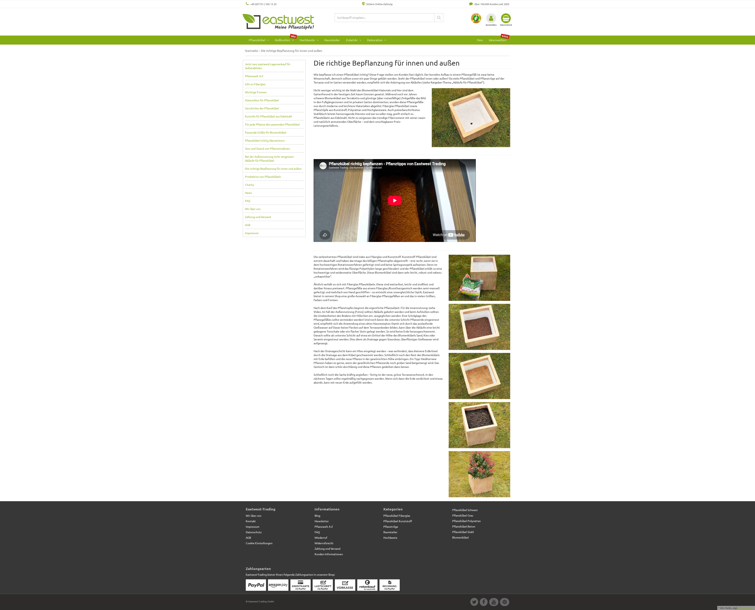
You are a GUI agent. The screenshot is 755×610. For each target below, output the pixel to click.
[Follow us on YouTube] (493, 602)
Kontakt (251, 521)
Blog (317, 515)
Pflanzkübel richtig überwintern (265, 140)
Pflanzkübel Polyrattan (466, 521)
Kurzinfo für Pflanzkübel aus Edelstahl (268, 116)
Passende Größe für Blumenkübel (265, 132)
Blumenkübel (460, 537)
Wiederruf (321, 537)
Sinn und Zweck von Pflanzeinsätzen (267, 148)
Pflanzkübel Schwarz (465, 510)
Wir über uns (253, 209)
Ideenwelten (498, 39)
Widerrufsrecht (324, 543)
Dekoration (375, 40)
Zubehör (352, 40)
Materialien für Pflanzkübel (262, 100)
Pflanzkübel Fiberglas (396, 515)
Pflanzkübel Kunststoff (397, 521)
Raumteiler (332, 40)
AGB (247, 225)
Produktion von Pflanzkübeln (263, 176)
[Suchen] (439, 17)
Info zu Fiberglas (255, 84)
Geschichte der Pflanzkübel (262, 108)
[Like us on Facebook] (483, 602)
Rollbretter (285, 39)
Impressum (252, 233)
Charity (249, 184)
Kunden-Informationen (329, 554)
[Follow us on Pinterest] (504, 602)
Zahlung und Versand (258, 217)
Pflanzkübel (257, 40)
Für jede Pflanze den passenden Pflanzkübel (272, 124)
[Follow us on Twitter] (474, 602)
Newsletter (322, 521)
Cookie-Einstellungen (259, 543)
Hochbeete (308, 40)
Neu (480, 40)
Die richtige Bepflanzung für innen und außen (273, 168)
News (248, 192)
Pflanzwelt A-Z (254, 76)
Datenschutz (254, 532)
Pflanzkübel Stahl (463, 532)
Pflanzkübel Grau (462, 515)
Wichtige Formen (256, 92)
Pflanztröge (390, 526)
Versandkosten (746, 607)
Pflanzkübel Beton (463, 526)
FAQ (247, 200)
